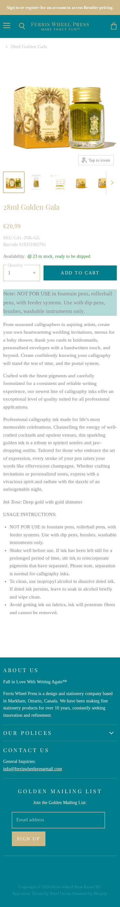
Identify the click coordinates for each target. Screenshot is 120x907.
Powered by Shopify (90, 893)
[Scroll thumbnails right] (111, 182)
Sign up (28, 838)
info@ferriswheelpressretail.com (32, 768)
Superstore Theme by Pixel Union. (42, 893)
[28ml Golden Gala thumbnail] (14, 182)
